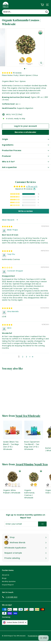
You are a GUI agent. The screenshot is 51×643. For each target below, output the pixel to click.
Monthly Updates (9, 581)
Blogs (4, 578)
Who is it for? (8, 161)
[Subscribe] (42, 523)
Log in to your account (25, 126)
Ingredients (7, 145)
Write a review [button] (25, 211)
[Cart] (42, 4)
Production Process (11, 150)
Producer (6, 156)
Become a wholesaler (25, 132)
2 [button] (22, 357)
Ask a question (9, 167)
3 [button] (26, 357)
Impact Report (8, 585)
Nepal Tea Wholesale (27, 416)
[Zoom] (41, 63)
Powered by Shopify (36, 636)
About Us (5, 575)
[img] (7, 226)
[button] (7, 73)
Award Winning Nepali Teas (31, 464)
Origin (5, 139)
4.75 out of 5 (31, 186)
